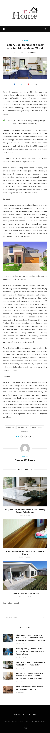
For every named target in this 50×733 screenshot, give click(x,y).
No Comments (31, 53)
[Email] (35, 84)
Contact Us (19, 714)
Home (26, 40)
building (10, 427)
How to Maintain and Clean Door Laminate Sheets (25, 552)
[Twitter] (21, 84)
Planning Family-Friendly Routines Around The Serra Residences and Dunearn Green (30, 651)
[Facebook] (14, 84)
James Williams (25, 460)
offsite (24, 431)
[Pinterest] (28, 84)
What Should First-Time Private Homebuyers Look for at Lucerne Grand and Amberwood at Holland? (30, 638)
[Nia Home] (25, 13)
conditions (23, 427)
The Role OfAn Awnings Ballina (25, 593)
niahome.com (39, 721)
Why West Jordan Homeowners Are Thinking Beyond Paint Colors (25, 510)
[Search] (45, 29)
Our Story (31, 714)
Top (25, 728)
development (37, 427)
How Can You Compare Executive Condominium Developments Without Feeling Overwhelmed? (29, 676)
